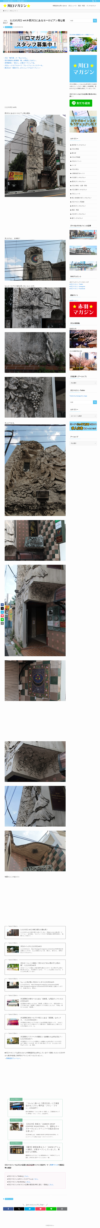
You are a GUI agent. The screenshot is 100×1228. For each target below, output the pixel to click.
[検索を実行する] (95, 20)
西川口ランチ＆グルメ (79, 181)
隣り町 (74, 153)
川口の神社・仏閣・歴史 (79, 185)
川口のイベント (77, 161)
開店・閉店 (75, 210)
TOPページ (54, 1165)
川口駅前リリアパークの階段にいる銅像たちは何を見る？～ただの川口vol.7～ (41, 1038)
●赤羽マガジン (74, 300)
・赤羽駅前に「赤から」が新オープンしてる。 (19, 63)
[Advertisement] (35, 86)
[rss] (93, 1)
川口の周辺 (75, 149)
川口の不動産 (76, 157)
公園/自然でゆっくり (78, 173)
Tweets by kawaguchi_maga (78, 396)
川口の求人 (75, 169)
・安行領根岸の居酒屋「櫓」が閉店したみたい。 (20, 60)
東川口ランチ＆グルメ (79, 206)
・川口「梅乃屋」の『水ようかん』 (15, 58)
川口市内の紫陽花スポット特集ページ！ (82, 34)
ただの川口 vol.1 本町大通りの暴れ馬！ (34, 929)
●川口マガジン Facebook (77, 288)
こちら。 (27, 1176)
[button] (8, 1209)
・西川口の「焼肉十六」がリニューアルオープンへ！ (22, 68)
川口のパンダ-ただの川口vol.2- (31, 946)
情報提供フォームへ (13, 1058)
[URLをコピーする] (62, 1209)
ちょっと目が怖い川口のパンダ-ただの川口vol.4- (37, 982)
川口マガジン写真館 (78, 202)
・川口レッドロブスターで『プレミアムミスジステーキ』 (23, 65)
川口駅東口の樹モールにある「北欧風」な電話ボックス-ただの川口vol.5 (41, 1000)
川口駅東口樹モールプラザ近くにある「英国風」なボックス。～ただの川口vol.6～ (40, 1019)
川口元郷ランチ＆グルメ (79, 189)
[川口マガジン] (16, 6)
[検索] (95, 1)
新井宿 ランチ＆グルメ (79, 145)
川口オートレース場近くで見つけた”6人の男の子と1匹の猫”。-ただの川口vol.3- (40, 964)
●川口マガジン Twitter (76, 284)
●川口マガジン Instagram (77, 286)
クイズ (74, 165)
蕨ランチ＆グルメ (77, 218)
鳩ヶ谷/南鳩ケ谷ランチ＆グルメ (82, 198)
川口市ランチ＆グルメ (79, 214)
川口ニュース (8, 27)
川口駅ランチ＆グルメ (79, 177)
